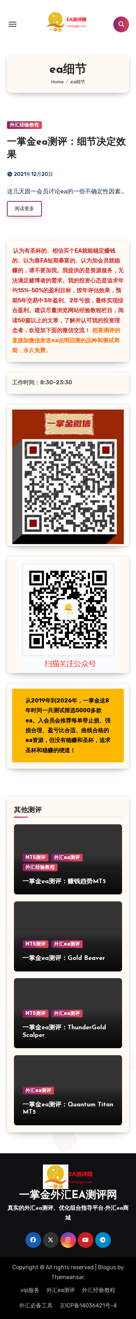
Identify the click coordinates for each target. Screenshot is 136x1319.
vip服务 (30, 1290)
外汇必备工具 (36, 1305)
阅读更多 (24, 209)
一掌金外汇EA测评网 (68, 1195)
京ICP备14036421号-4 (88, 1305)
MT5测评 (35, 857)
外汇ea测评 (67, 857)
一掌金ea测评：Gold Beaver (64, 958)
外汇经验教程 (24, 125)
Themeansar (67, 1277)
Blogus (107, 1267)
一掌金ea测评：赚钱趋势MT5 (64, 882)
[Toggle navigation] (12, 24)
